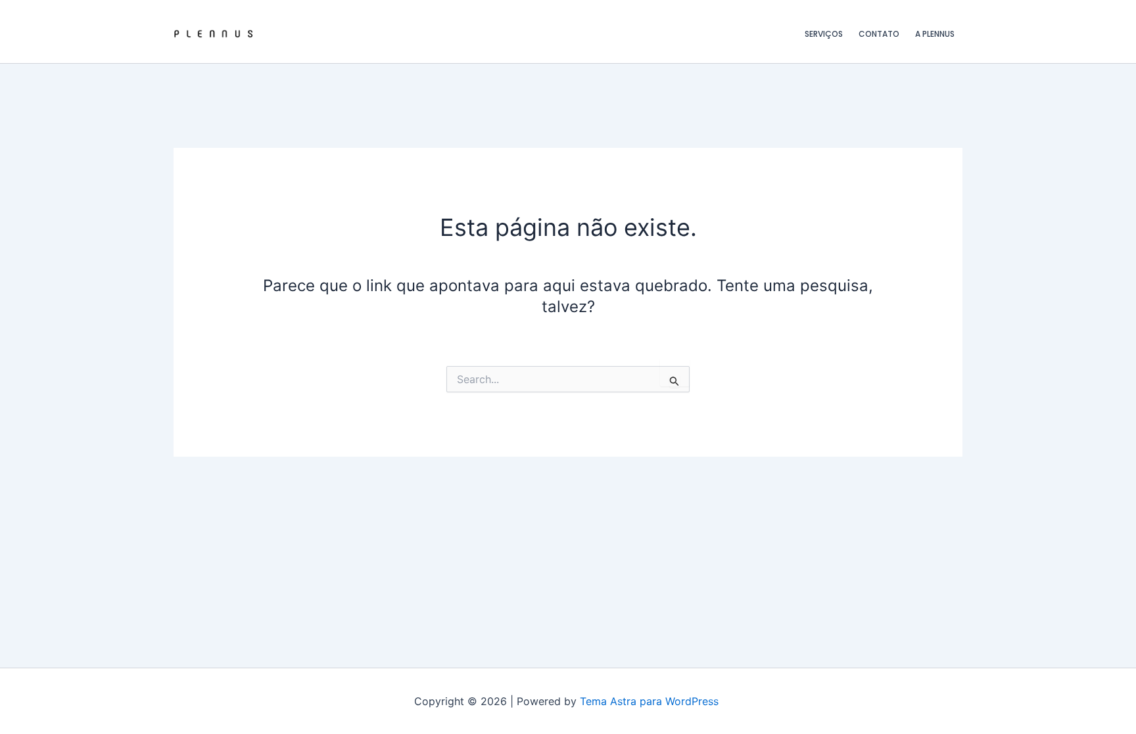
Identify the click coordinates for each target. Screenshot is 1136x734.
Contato (879, 33)
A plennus (935, 33)
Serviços (824, 33)
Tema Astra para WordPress (649, 701)
